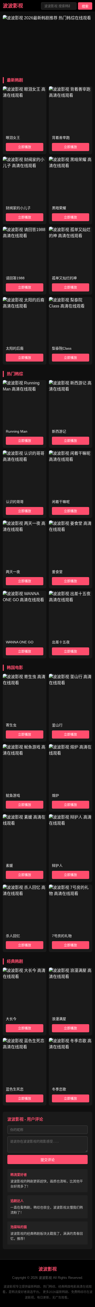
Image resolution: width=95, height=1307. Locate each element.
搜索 (85, 6)
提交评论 (48, 1160)
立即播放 (24, 147)
